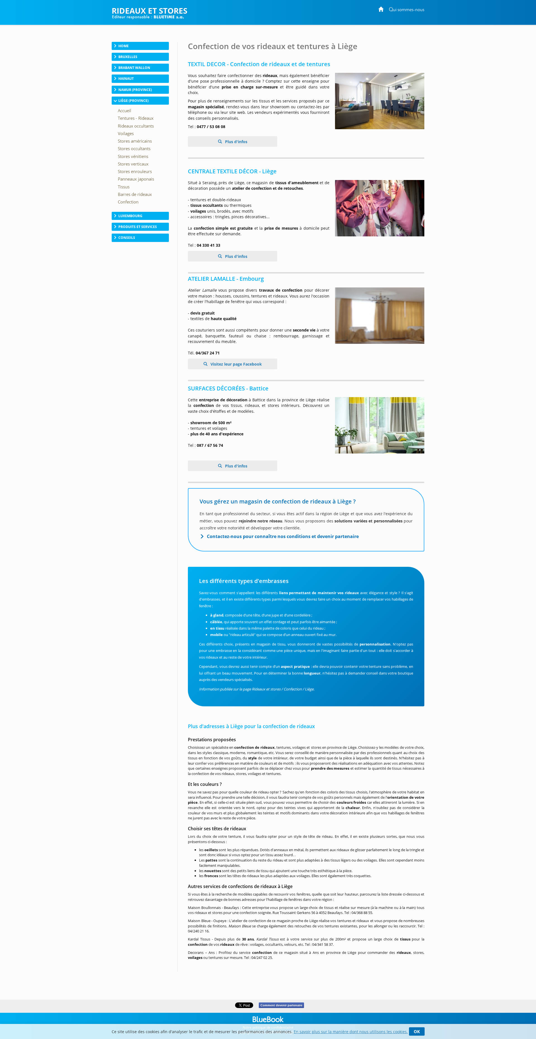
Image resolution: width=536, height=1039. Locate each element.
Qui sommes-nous (406, 10)
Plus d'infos (235, 141)
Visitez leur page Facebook (235, 364)
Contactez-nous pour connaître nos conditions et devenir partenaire (283, 536)
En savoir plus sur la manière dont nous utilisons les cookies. (351, 1031)
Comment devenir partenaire (281, 1005)
